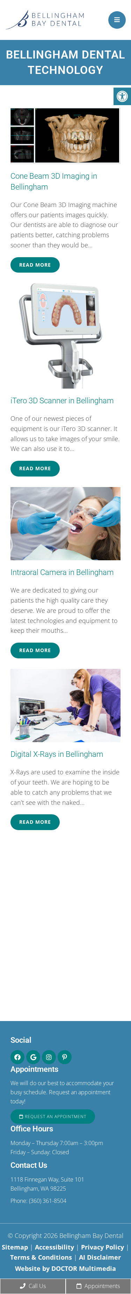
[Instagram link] (49, 1057)
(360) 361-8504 (47, 1201)
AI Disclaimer (100, 1257)
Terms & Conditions (42, 1257)
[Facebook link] (17, 1057)
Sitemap (15, 1247)
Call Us (36, 1286)
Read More (35, 264)
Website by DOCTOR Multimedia (65, 1268)
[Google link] (33, 1057)
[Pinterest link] (65, 1057)
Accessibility (54, 1247)
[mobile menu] (117, 20)
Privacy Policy (103, 1247)
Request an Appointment (54, 1117)
